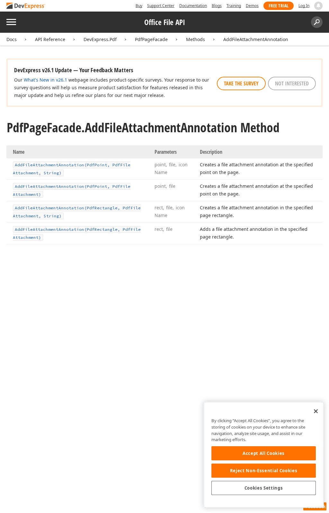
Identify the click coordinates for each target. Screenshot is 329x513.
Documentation (193, 5)
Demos (252, 5)
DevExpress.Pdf (100, 39)
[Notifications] (318, 6)
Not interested (292, 83)
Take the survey (241, 83)
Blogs (217, 5)
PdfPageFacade (151, 39)
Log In (303, 5)
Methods (195, 39)
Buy (139, 5)
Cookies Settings (264, 488)
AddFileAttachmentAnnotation (255, 39)
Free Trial (279, 6)
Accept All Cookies (264, 453)
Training (234, 5)
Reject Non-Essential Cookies (263, 471)
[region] (263, 455)
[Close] (316, 411)
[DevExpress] (26, 6)
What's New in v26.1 (45, 80)
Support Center (160, 5)
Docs (11, 39)
